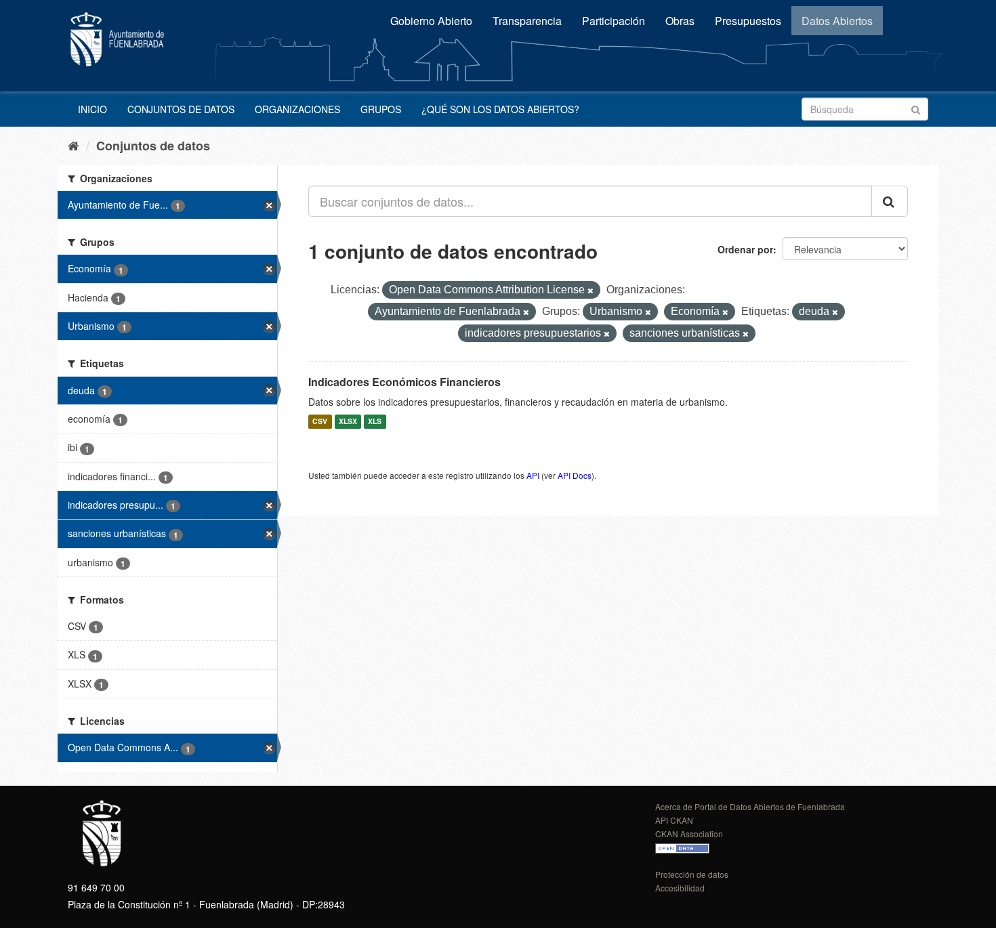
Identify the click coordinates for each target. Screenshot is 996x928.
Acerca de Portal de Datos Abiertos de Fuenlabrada (750, 806)
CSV (319, 422)
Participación (613, 20)
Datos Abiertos (837, 20)
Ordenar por (745, 249)
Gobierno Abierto (431, 20)
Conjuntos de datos (180, 109)
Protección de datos (691, 874)
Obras (679, 20)
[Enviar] (915, 108)
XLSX (348, 422)
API (532, 475)
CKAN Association (689, 833)
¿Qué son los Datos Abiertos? (500, 109)
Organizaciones (297, 109)
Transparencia (527, 20)
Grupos (380, 109)
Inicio (92, 109)
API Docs (575, 475)
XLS (374, 422)
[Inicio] (73, 145)
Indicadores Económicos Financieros (404, 381)
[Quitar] (590, 291)
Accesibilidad (680, 887)
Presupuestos (748, 20)
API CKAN (674, 820)
